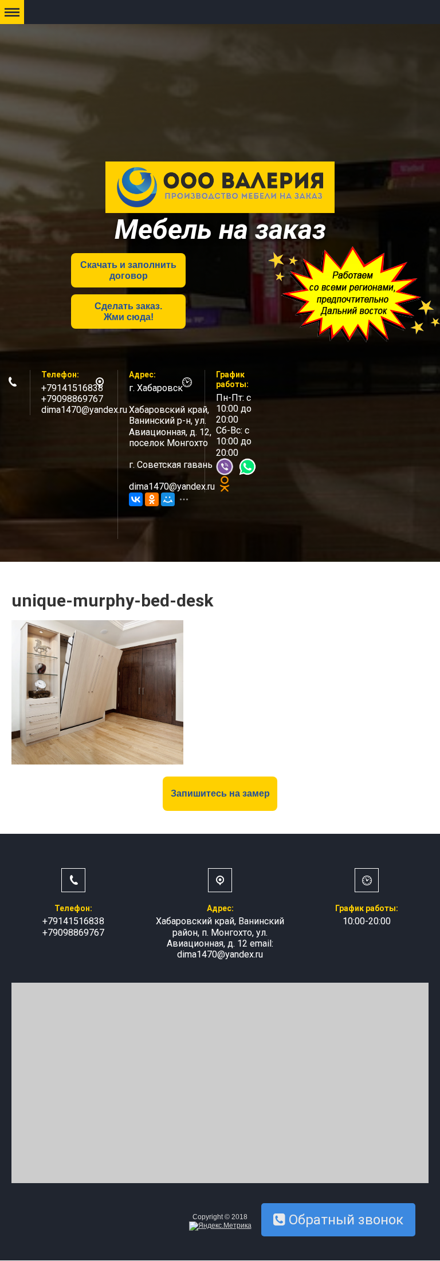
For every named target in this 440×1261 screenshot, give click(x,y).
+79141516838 (72, 388)
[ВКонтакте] (136, 499)
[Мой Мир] (168, 499)
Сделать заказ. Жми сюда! (128, 311)
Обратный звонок (344, 1220)
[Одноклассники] (152, 499)
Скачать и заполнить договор (128, 270)
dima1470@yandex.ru (84, 409)
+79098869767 (72, 398)
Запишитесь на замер (220, 793)
